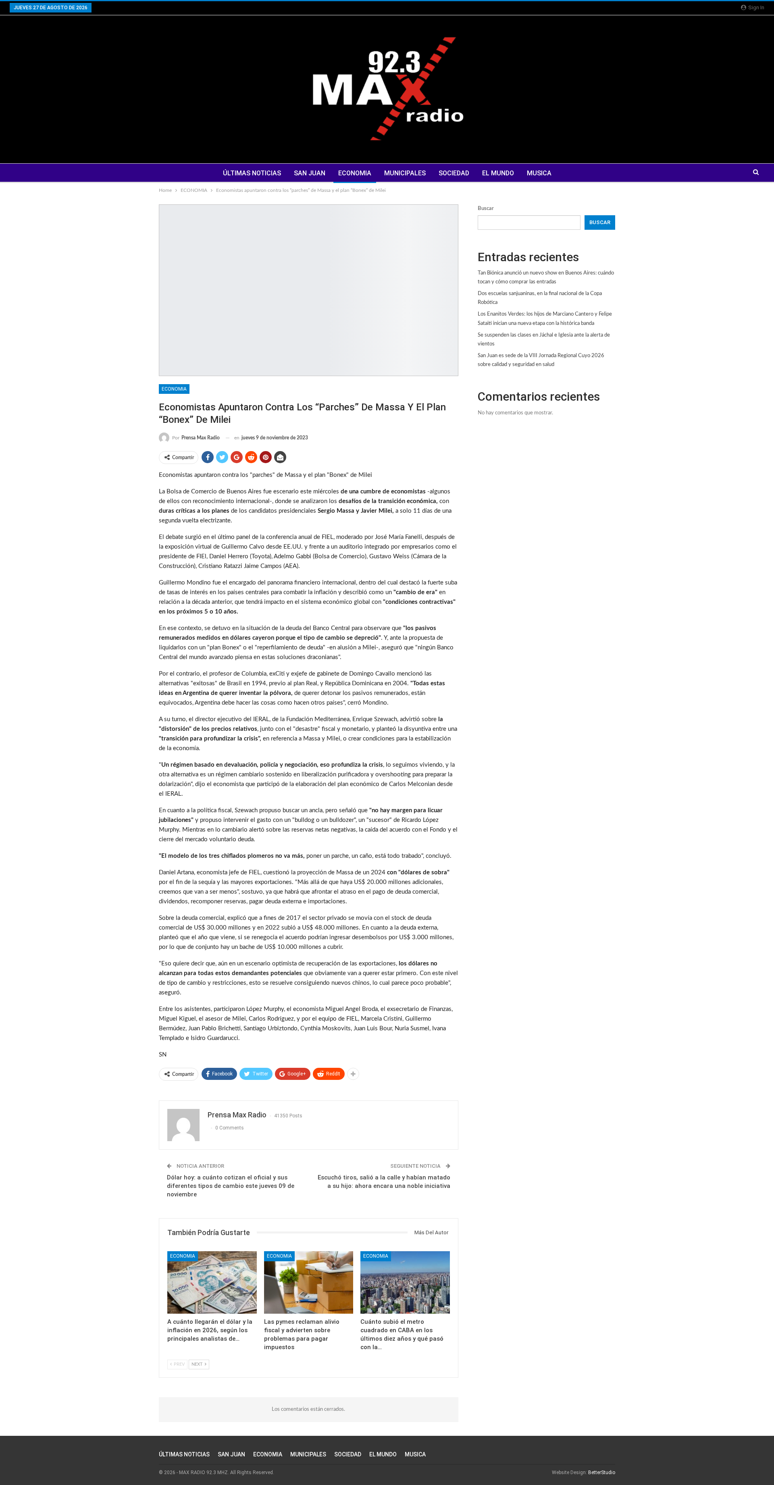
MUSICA (539, 173)
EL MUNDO (498, 173)
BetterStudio (601, 1472)
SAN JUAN (309, 173)
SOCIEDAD (454, 173)
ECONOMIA (354, 173)
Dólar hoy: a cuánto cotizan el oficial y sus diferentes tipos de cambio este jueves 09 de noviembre (230, 1186)
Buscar (486, 208)
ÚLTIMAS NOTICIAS (252, 173)
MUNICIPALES (405, 173)
